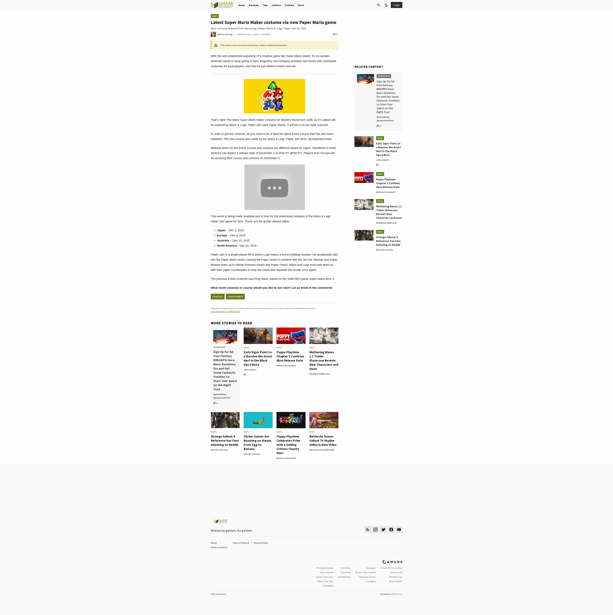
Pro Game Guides (324, 567)
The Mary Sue (395, 576)
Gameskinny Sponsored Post (222, 396)
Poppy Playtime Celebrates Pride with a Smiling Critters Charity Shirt (288, 444)
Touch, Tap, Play (325, 581)
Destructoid (396, 572)
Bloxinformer (395, 581)
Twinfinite (345, 567)
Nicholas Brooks (219, 449)
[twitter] (383, 529)
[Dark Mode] (386, 5)
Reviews (254, 5)
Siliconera (346, 572)
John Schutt (250, 369)
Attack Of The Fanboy (391, 567)
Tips (265, 5)
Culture (276, 5)
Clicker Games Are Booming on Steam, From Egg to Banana (258, 442)
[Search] (378, 5)
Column (289, 5)
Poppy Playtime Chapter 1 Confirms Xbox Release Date (290, 356)
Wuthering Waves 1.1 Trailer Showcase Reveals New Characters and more (323, 360)
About (214, 542)
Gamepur (371, 567)
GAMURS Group (396, 594)
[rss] (367, 529)
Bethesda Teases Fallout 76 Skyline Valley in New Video (323, 440)
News (241, 5)
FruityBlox (371, 581)
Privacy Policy (261, 542)
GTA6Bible (328, 585)
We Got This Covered (365, 572)
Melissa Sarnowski (286, 365)
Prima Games (326, 572)
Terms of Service (240, 542)
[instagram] (375, 529)
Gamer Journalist (324, 576)
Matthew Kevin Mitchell (321, 449)
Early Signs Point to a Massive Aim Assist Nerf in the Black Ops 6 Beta (258, 358)
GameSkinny (344, 576)
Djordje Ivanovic (252, 454)
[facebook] (391, 529)
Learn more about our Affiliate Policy (225, 311)
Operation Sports (367, 576)
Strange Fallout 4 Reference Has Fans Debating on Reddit (225, 440)
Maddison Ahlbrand (319, 373)
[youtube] (399, 529)
